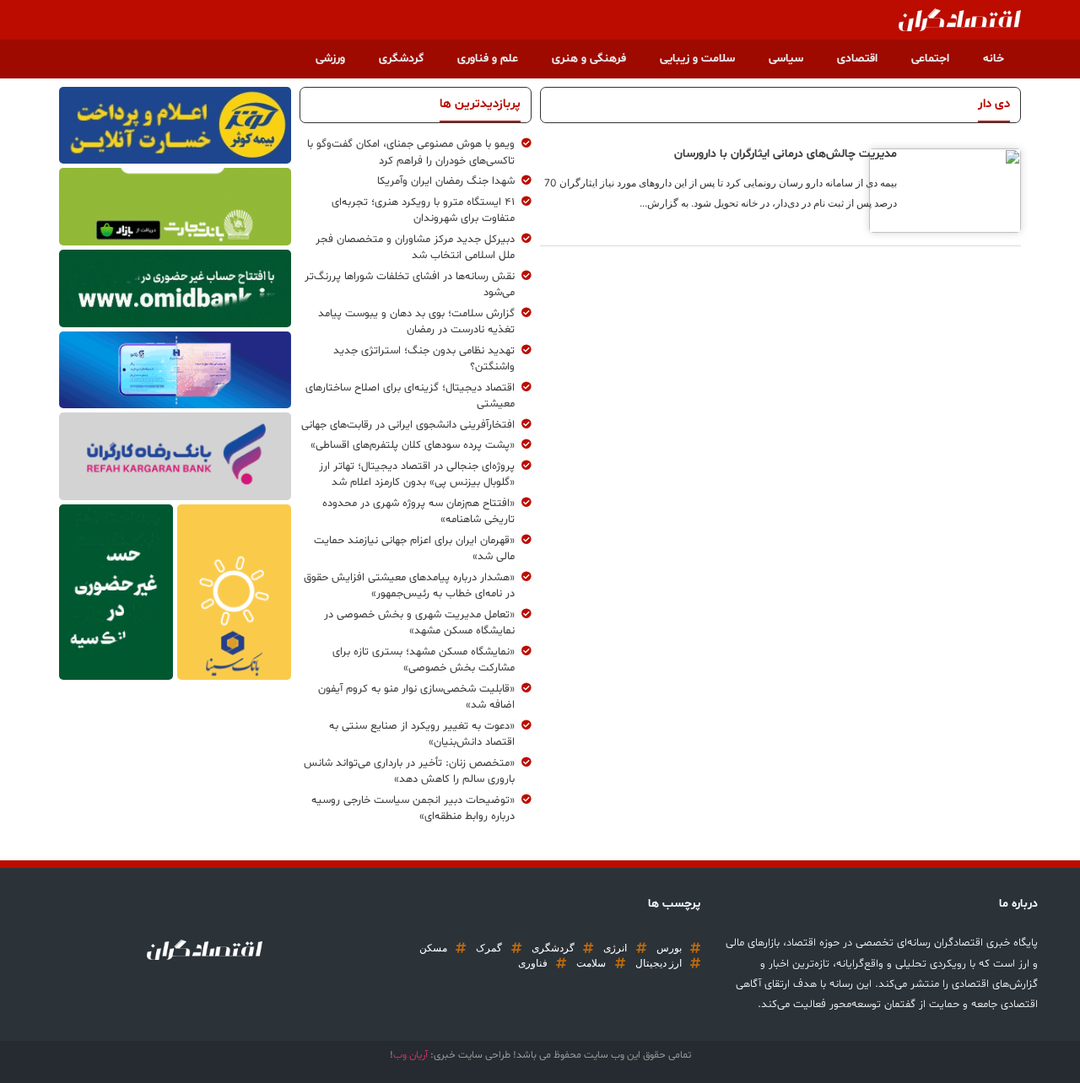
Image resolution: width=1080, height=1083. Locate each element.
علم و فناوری (487, 59)
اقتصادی (857, 59)
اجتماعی (930, 59)
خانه (993, 59)
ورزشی (330, 59)
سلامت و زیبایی (697, 59)
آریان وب (410, 1055)
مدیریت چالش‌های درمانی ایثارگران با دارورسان (785, 154)
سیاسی (786, 59)
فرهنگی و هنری (589, 59)
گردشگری (401, 59)
